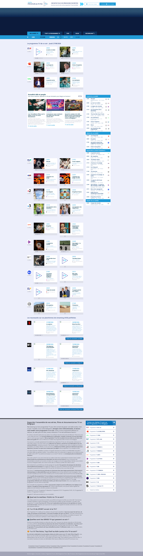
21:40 (74, 303)
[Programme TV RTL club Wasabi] (39, 170)
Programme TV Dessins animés (44, 547)
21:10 (48, 174)
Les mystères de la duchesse (51, 207)
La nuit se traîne (50, 50)
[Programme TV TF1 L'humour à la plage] (39, 185)
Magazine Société (51, 310)
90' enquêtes (49, 305)
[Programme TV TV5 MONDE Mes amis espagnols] (65, 282)
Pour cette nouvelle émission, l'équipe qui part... (50, 194)
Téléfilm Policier (51, 211)
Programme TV (95, 427)
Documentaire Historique (76, 279)
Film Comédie (76, 165)
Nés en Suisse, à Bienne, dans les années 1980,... (77, 277)
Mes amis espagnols (75, 274)
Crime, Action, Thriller (50, 332)
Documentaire (50, 357)
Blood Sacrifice (76, 324)
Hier (33, 37)
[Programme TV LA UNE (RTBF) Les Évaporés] (39, 73)
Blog (77, 33)
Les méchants (76, 80)
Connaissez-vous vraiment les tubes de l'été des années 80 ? (54, 115)
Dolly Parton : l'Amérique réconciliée (76, 227)
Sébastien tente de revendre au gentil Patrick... (76, 82)
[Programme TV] (39, 360)
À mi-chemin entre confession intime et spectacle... (76, 293)
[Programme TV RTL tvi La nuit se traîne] (39, 58)
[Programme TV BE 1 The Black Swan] (65, 267)
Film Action (75, 53)
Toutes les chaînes (94, 490)
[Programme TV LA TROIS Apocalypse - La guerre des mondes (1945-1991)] (65, 252)
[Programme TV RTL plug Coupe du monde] (39, 298)
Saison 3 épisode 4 (50, 278)
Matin (66, 37)
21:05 (48, 241)
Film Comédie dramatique (76, 85)
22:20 (74, 63)
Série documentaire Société (77, 262)
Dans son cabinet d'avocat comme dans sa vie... (51, 246)
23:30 (74, 189)
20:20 (48, 303)
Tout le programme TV (52, 33)
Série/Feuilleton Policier (50, 68)
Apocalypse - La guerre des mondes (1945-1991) (98, 185)
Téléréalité (75, 194)
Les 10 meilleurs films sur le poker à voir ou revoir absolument (36, 115)
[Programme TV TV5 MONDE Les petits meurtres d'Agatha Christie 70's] (39, 283)
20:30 (48, 63)
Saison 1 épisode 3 (76, 66)
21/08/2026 (49, 322)
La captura (49, 324)
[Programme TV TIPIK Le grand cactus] (39, 88)
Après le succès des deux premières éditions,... (51, 180)
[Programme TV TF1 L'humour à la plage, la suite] (65, 185)
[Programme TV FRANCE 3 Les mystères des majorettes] (65, 215)
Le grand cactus (50, 80)
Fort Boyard (49, 191)
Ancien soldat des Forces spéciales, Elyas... (77, 52)
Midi (71, 37)
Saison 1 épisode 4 (50, 227)
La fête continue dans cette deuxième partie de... (76, 180)
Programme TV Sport (33, 546)
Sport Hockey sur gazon (50, 292)
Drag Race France (77, 191)
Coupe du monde (50, 290)
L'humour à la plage (50, 177)
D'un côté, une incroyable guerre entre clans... (51, 307)
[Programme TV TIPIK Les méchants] (65, 88)
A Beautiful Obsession (75, 347)
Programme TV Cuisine (88, 546)
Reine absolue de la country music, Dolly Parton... (76, 230)
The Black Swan (76, 258)
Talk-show (49, 84)
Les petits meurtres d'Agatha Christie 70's (97, 142)
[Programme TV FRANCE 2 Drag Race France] (65, 200)
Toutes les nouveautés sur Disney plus (73, 386)
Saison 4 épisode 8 (76, 193)
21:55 (74, 159)
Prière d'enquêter (77, 65)
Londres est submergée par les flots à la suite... (51, 261)
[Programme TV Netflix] (39, 335)
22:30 (74, 288)
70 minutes (75, 305)
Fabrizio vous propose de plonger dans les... (51, 82)
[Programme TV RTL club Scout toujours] (65, 170)
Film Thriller (50, 54)
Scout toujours (76, 161)
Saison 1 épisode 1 (50, 66)
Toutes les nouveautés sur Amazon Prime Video (70, 409)
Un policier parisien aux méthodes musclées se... (51, 163)
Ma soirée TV (34, 33)
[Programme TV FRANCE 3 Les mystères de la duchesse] (39, 215)
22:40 (74, 241)
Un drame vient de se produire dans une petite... (76, 210)
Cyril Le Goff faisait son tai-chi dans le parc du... (51, 210)
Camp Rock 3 (75, 370)
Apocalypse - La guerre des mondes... (76, 244)
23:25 (74, 224)
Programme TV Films (58, 547)
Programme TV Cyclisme (77, 546)
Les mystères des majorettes (77, 207)
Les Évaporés (49, 65)
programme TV (68, 5)
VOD (68, 33)
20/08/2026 (75, 322)
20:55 (48, 224)
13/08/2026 (75, 368)
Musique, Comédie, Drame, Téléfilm (77, 380)
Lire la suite (33, 126)
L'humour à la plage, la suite (76, 177)
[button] (80, 96)
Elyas (73, 50)
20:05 (48, 78)
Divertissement (50, 181)
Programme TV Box (55, 546)
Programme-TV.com (50, 553)
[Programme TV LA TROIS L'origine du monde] (39, 252)
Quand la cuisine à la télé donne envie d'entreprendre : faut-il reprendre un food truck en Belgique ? (73, 116)
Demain (52, 37)
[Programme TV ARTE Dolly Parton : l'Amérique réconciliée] (65, 236)
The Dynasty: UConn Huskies (50, 347)
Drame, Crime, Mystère (76, 332)
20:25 (48, 288)
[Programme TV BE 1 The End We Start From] (39, 267)
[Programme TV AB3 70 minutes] (65, 314)
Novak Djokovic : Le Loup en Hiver (50, 394)
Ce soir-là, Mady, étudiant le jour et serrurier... (50, 52)
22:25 (74, 174)
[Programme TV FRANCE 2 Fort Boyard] (39, 200)
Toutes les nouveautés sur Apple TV (73, 363)
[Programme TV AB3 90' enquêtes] (39, 314)
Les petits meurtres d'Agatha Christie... (49, 275)
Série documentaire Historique (77, 249)
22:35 (74, 48)
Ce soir (42, 37)
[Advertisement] (71, 19)
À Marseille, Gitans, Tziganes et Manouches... (76, 307)
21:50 (74, 78)
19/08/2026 (75, 344)
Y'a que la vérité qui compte (76, 290)
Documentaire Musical (76, 234)
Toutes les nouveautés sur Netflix (74, 338)
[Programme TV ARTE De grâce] (39, 234)
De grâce (48, 226)
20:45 (48, 48)
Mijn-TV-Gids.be (71, 553)
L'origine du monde (49, 243)
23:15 (74, 271)
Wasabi (48, 161)
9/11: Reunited (50, 370)
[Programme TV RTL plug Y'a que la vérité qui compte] (65, 298)
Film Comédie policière (50, 166)
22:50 (74, 205)
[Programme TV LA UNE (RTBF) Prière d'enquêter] (65, 73)
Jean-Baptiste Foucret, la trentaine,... (77, 163)
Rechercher (89, 33)
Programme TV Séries (44, 546)
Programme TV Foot (65, 546)
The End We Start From (51, 259)
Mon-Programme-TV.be (61, 553)
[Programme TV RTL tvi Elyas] (65, 58)
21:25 (48, 256)
